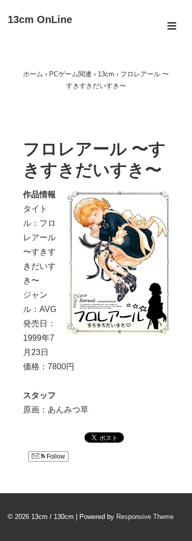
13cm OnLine (40, 19)
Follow (55, 456)
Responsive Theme (145, 517)
